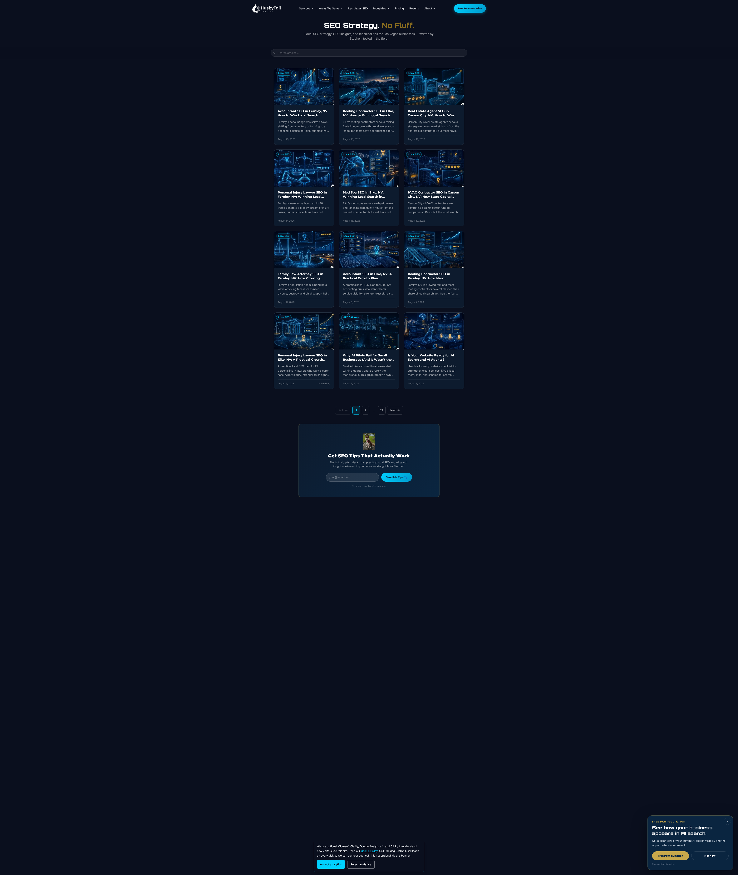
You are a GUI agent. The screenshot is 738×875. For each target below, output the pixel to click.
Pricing (399, 8)
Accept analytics (331, 864)
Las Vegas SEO (358, 8)
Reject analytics (361, 864)
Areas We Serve (329, 8)
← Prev (343, 410)
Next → (395, 410)
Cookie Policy (369, 850)
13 (381, 410)
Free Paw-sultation (470, 8)
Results (414, 8)
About (428, 8)
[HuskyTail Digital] (266, 8)
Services (304, 8)
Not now (710, 855)
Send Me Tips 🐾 (396, 477)
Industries (379, 8)
